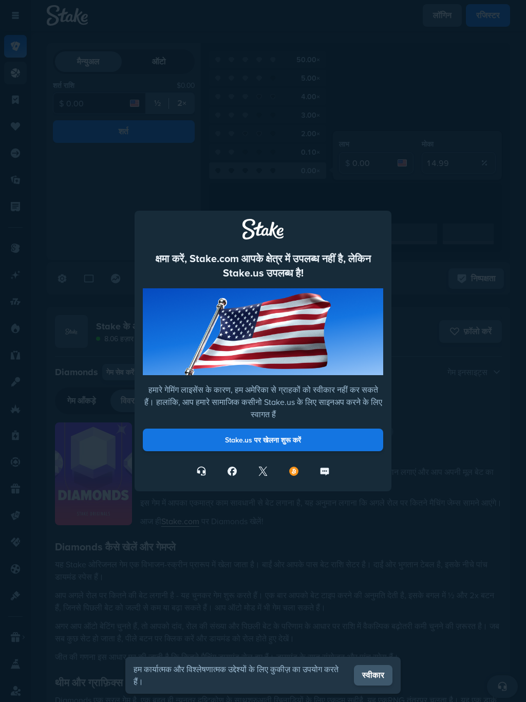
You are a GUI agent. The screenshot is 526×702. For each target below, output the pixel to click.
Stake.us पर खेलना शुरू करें (263, 440)
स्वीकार (373, 675)
